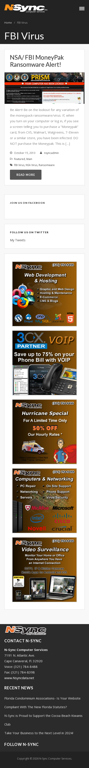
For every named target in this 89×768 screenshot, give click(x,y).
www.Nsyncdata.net (19, 678)
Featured (19, 159)
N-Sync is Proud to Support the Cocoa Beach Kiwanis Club (43, 719)
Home (8, 22)
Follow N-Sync (21, 744)
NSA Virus (31, 165)
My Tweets (17, 240)
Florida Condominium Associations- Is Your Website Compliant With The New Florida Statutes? (42, 702)
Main (29, 159)
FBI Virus (19, 165)
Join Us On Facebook (27, 202)
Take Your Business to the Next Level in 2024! (38, 733)
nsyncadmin (51, 153)
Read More (25, 174)
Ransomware (47, 165)
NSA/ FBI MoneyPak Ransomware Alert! (37, 61)
